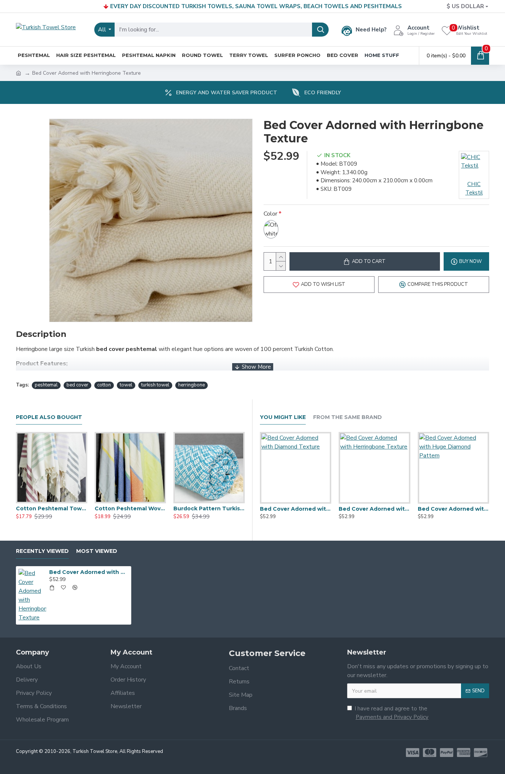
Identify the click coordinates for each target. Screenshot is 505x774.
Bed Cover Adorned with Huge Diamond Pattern (453, 509)
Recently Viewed (42, 551)
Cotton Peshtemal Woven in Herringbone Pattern (130, 508)
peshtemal (46, 385)
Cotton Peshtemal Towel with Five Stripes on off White (51, 508)
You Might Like (283, 417)
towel (126, 385)
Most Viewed (96, 551)
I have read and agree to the (391, 713)
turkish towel (155, 385)
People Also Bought (49, 417)
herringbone (191, 385)
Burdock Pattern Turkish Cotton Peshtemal (209, 508)
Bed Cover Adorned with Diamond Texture (295, 509)
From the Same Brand (347, 417)
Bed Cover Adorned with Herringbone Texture (374, 509)
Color (270, 214)
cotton (104, 385)
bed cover (77, 385)
